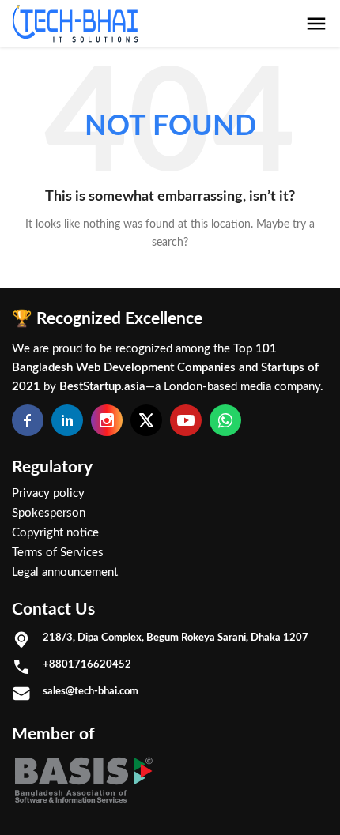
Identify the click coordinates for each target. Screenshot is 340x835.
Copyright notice (55, 533)
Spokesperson (48, 513)
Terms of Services (58, 553)
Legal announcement (65, 572)
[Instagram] (107, 420)
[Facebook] (27, 420)
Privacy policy (48, 493)
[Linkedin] (67, 420)
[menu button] (316, 24)
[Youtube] (186, 420)
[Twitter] (146, 420)
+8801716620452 (87, 664)
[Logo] (75, 23)
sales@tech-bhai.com (90, 691)
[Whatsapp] (225, 420)
